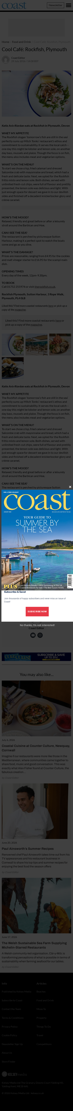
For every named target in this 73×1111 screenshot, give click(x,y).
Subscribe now (37, 611)
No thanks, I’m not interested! (37, 625)
